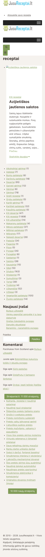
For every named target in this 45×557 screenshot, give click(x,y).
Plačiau (13, 151)
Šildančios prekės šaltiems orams (23, 411)
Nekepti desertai (14, 237)
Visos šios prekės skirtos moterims (23, 435)
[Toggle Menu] (39, 22)
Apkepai (10, 172)
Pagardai (10, 244)
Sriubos (10, 271)
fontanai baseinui (30, 452)
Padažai (10, 240)
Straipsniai (11, 275)
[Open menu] (5, 53)
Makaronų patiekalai (16, 223)
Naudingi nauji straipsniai (19, 408)
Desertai (10, 182)
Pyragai (10, 251)
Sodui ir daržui (13, 452)
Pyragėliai (11, 254)
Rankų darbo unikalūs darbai (20, 449)
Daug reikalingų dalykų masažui (22, 445)
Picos (9, 247)
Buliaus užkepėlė (14, 311)
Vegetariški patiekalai (17, 295)
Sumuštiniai (12, 278)
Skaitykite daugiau (19, 156)
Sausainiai (11, 264)
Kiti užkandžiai (13, 220)
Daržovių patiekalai (15, 179)
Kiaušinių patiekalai (16, 209)
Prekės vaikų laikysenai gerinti (21, 421)
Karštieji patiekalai (15, 206)
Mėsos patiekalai (14, 227)
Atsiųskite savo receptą (19, 15)
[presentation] (24, 79)
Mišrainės (11, 233)
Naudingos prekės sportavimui (21, 469)
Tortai (9, 282)
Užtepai (10, 292)
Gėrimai (10, 189)
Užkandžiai (11, 288)
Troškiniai (11, 285)
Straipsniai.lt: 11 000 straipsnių (22, 396)
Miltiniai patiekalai (15, 230)
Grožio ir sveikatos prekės (19, 414)
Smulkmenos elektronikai (18, 473)
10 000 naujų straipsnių (22, 491)
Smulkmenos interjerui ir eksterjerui (24, 456)
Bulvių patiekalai (14, 175)
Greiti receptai (13, 196)
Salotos (10, 261)
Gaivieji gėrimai (14, 185)
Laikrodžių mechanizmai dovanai (22, 459)
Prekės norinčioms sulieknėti (20, 418)
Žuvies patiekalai (14, 299)
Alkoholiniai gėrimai (16, 168)
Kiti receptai (15, 97)
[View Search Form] (6, 47)
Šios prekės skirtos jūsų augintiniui (23, 463)
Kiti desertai (12, 213)
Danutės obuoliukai (16, 324)
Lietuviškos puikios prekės (19, 425)
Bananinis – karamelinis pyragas (22, 328)
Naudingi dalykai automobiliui (21, 466)
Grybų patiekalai (14, 199)
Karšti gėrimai (13, 203)
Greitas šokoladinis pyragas (20, 321)
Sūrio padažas (20, 369)
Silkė (8, 268)
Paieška (7, 334)
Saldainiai (11, 257)
